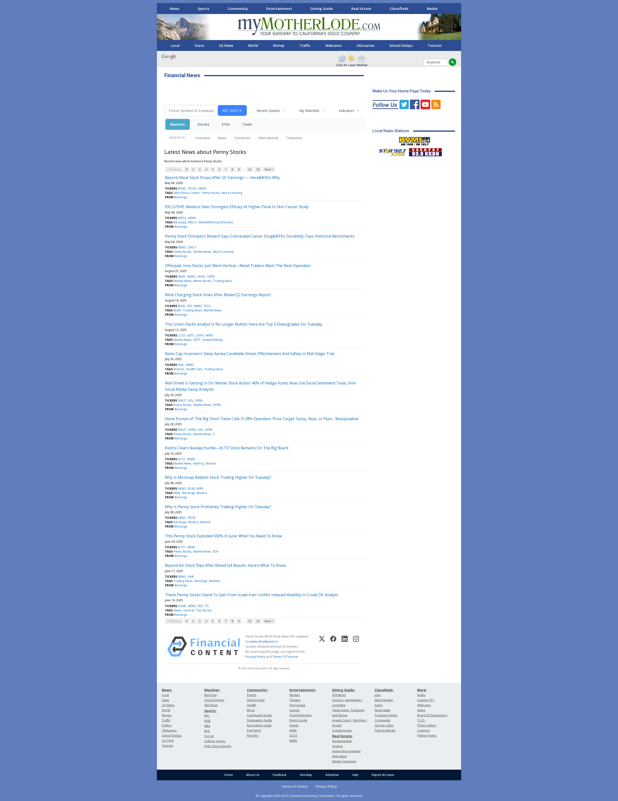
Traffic (304, 45)
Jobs (378, 695)
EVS (189, 306)
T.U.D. (421, 720)
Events (251, 695)
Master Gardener (344, 761)
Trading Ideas (222, 281)
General (188, 610)
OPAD (201, 276)
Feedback (280, 775)
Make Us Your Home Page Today (401, 91)
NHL (207, 731)
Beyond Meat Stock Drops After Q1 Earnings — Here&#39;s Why (222, 177)
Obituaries (365, 45)
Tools (247, 124)
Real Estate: (342, 736)
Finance (337, 746)
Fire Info (252, 735)
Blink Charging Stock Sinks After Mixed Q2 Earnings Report (218, 294)
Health (251, 705)
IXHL (181, 365)
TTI (207, 606)
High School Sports (217, 746)
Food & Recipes (300, 715)
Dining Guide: (343, 690)
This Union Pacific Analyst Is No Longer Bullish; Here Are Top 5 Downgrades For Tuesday (243, 324)
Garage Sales (384, 725)
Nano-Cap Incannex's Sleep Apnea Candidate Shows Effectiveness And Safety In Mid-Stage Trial (249, 353)
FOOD (192, 188)
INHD (181, 276)
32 (250, 169)
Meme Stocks (202, 281)
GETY (190, 335)
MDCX (182, 218)
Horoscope (297, 705)
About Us (252, 775)
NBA (207, 726)
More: (422, 690)
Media (432, 8)
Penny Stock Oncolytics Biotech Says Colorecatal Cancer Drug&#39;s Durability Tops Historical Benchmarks (259, 236)
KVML (293, 730)
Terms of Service (294, 786)
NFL (206, 716)
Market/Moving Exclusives (215, 222)
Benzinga (181, 197)
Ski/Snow (211, 705)
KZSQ (293, 735)
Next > (269, 169)
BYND (182, 188)
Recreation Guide (259, 725)
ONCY (192, 247)
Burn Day (210, 695)
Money (278, 45)
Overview (202, 138)
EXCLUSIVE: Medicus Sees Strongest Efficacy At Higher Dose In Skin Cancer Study (237, 206)
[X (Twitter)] (322, 646)
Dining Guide (321, 8)
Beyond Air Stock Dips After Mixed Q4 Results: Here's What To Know (225, 565)
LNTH (200, 335)
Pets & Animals (385, 730)
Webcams (333, 45)
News (174, 8)
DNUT (182, 400)
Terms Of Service (285, 656)
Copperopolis (342, 730)
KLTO (181, 459)
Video (421, 710)
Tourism (435, 45)
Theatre (295, 700)
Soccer (209, 736)
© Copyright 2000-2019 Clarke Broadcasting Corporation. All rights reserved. (309, 796)
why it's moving (231, 193)
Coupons (423, 730)
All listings (339, 695)
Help (355, 775)
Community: (257, 690)
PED (200, 606)
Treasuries (294, 138)
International (268, 138)
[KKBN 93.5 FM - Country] (425, 151)
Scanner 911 (426, 700)
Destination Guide (259, 720)
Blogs (251, 710)
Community (238, 8)
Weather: (212, 690)
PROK (191, 518)
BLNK (181, 306)
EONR (182, 606)
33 (258, 169)
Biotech (179, 369)
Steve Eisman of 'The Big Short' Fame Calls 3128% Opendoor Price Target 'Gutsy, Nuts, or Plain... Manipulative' (262, 418)
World (253, 45)
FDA (215, 551)
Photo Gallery (426, 725)
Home (228, 775)
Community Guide (259, 715)
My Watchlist (309, 110)
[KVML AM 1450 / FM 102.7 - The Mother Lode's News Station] (414, 140)
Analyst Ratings (212, 340)
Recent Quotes (268, 110)
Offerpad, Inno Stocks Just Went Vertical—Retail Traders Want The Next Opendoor (238, 265)
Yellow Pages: (427, 735)
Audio (421, 695)
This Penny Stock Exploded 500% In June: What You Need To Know (223, 536)
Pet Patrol (254, 730)
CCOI (181, 335)
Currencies (242, 138)
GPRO (192, 430)
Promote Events (386, 715)
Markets (177, 124)
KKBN (293, 741)
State (199, 45)
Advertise (332, 775)
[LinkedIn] (345, 646)
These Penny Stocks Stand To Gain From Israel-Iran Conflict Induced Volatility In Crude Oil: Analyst (251, 594)
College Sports (214, 741)
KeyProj (198, 463)
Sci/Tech (168, 741)
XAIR (191, 577)
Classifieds (399, 8)
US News (226, 45)
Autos (379, 705)
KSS (190, 400)
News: (167, 690)
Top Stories (204, 610)
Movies (294, 695)
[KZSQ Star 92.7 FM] (390, 151)
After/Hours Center (187, 193)
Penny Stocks (210, 193)
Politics (167, 725)
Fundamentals (342, 741)
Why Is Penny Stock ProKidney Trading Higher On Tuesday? (218, 506)
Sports (203, 8)
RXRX (200, 488)
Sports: (210, 710)
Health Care (194, 369)
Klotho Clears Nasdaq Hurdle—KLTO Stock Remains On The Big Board (226, 448)
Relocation (339, 756)
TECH (207, 306)
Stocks (203, 124)
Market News (202, 252)
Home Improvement (346, 751)
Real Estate (361, 8)
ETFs (226, 124)
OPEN (211, 276)
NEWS (202, 188)
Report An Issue (383, 775)
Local (175, 45)
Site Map (306, 775)
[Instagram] (356, 646)
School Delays (401, 45)
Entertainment (279, 8)
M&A (177, 493)
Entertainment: (302, 690)
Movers (202, 493)
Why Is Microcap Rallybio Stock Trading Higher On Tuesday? (218, 477)
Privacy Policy (255, 656)
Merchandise (384, 700)
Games (294, 710)
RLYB (191, 488)
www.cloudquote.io (264, 641)
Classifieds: (384, 690)
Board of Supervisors (432, 715)
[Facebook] (333, 646)
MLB (207, 721)
